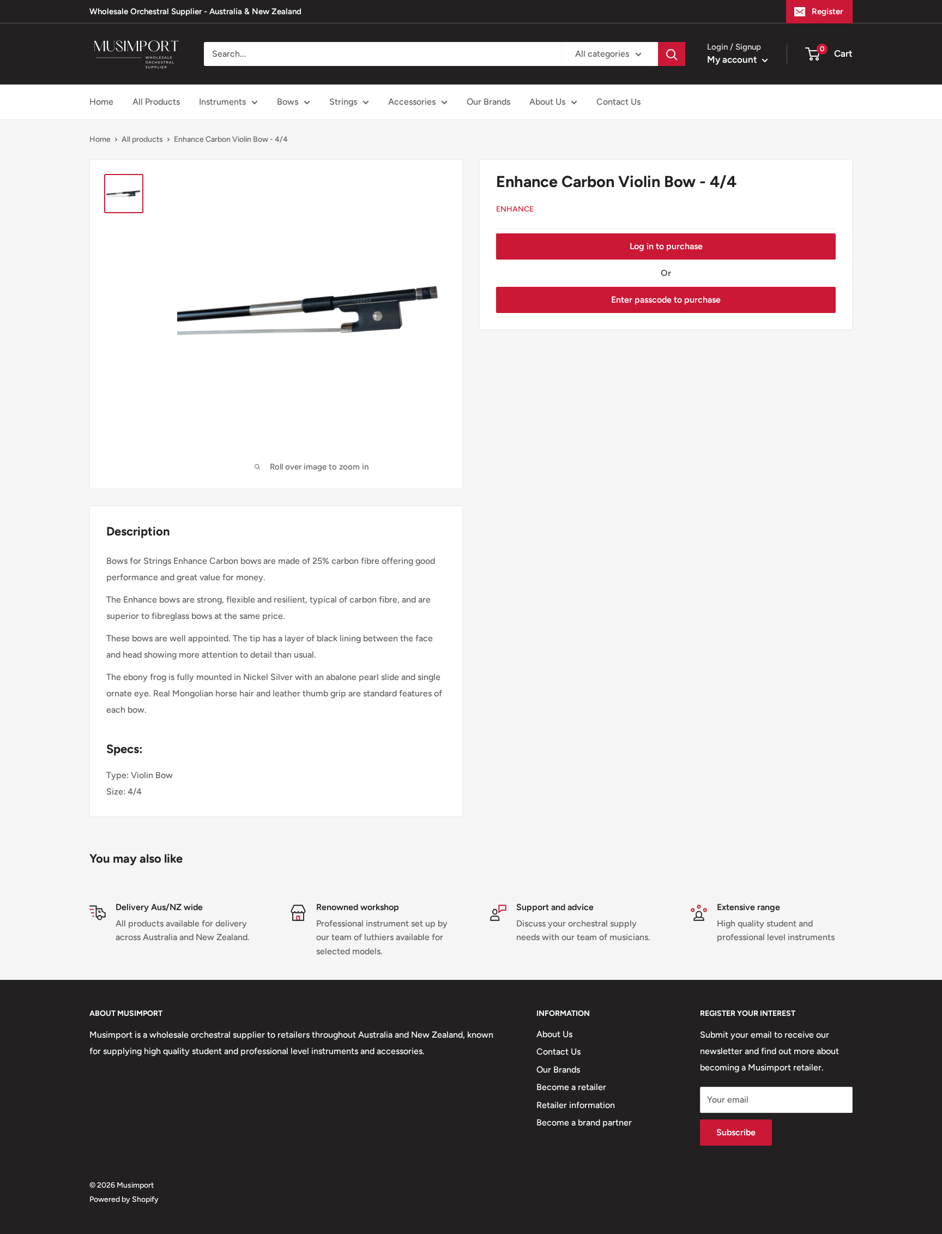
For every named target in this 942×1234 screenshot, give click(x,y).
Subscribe (736, 1132)
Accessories (412, 102)
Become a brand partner (584, 1122)
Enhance (515, 209)
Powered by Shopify (124, 1199)
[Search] (671, 54)
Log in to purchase (666, 246)
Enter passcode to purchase (666, 299)
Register (827, 11)
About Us (547, 102)
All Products (156, 102)
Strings (343, 102)
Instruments (222, 102)
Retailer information (575, 1105)
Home (101, 102)
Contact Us (618, 102)
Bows (287, 102)
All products (142, 139)
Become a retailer (571, 1087)
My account (733, 59)
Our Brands (488, 102)
